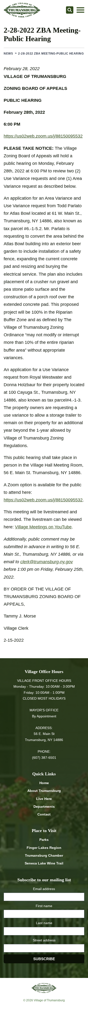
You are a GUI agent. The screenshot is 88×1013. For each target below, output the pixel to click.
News (8, 53)
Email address (44, 889)
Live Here (44, 799)
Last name (44, 923)
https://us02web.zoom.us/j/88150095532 (43, 136)
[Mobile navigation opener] (80, 10)
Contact (44, 814)
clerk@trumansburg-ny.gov (46, 561)
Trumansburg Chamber (44, 855)
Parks (44, 840)
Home (44, 783)
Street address (44, 940)
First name (44, 906)
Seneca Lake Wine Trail (44, 863)
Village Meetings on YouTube (43, 527)
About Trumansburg (44, 791)
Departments (44, 806)
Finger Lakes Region (44, 848)
